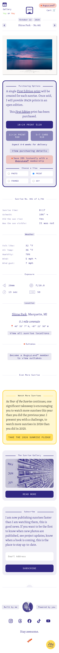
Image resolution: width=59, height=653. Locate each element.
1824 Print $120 (29, 124)
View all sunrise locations (29, 333)
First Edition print (29, 91)
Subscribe (29, 568)
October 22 (25, 19)
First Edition (22, 111)
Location (29, 303)
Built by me (10, 607)
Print (39, 173)
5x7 (38, 180)
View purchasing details (29, 151)
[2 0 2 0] (29, 13)
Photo (14, 173)
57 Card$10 (42, 136)
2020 (37, 19)
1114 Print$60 (17, 136)
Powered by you (46, 607)
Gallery (7, 9)
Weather (29, 234)
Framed (15, 180)
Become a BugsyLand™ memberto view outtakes (29, 357)
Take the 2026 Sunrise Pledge (29, 437)
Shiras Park (19, 314)
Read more (29, 494)
